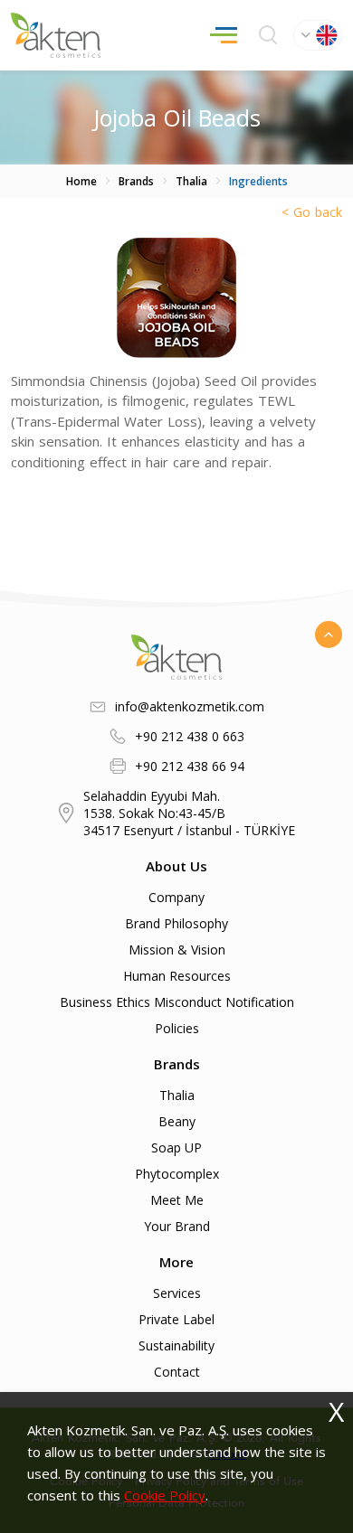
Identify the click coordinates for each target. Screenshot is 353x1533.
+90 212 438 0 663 (189, 736)
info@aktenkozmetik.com (189, 706)
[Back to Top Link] (328, 634)
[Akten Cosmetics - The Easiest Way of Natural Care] (55, 35)
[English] (317, 35)
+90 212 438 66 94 (189, 766)
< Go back (311, 212)
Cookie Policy (164, 1495)
